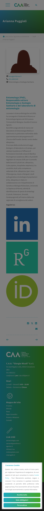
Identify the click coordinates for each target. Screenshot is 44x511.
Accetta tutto (22, 495)
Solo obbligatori (22, 500)
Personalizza (22, 505)
